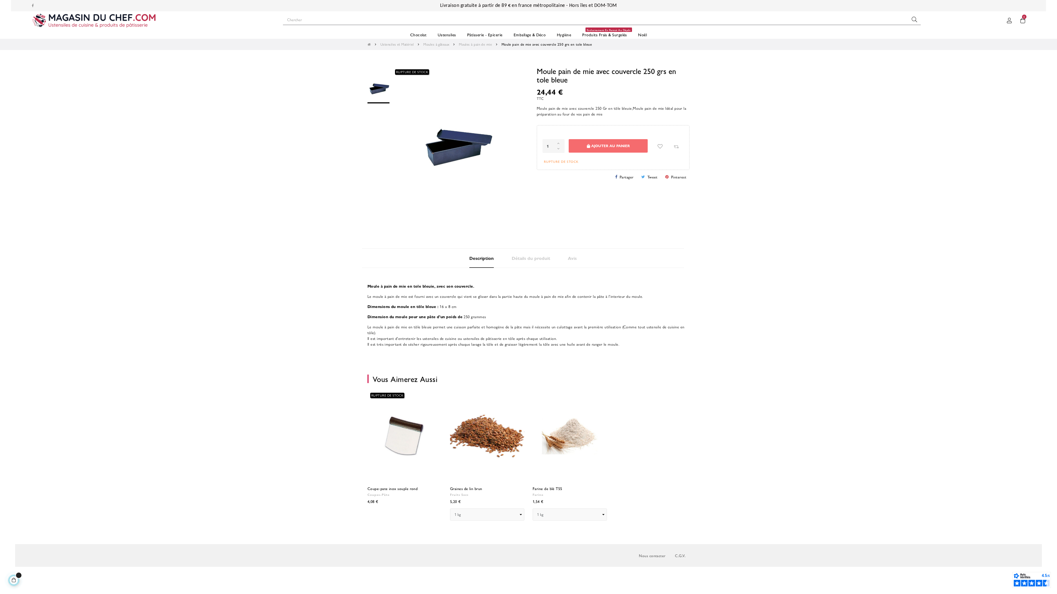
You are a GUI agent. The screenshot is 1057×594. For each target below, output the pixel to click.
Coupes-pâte (378, 494)
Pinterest (678, 177)
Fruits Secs (459, 494)
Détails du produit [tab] (531, 258)
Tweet (652, 177)
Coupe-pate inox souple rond (392, 488)
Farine (538, 494)
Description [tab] (481, 258)
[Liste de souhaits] (660, 146)
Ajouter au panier (610, 145)
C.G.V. (680, 555)
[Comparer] (676, 146)
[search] (914, 19)
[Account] (1009, 19)
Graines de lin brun (466, 488)
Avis (572, 258)
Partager (627, 177)
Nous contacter (652, 555)
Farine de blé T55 (547, 488)
